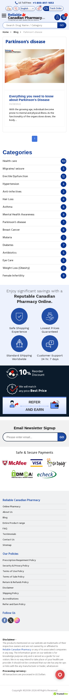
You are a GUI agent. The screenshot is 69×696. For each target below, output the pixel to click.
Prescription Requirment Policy (19, 560)
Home (6, 32)
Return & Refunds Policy (15, 582)
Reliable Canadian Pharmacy (17, 650)
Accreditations (11, 599)
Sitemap (7, 545)
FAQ (5, 529)
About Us (8, 512)
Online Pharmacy (11, 507)
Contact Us (9, 540)
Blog (16, 32)
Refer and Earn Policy (14, 604)
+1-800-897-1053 (43, 3)
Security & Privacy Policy (16, 566)
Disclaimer (8, 588)
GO (62, 25)
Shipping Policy (11, 593)
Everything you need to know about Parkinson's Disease (31, 98)
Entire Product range (14, 523)
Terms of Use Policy (13, 571)
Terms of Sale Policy (13, 577)
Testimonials (9, 534)
